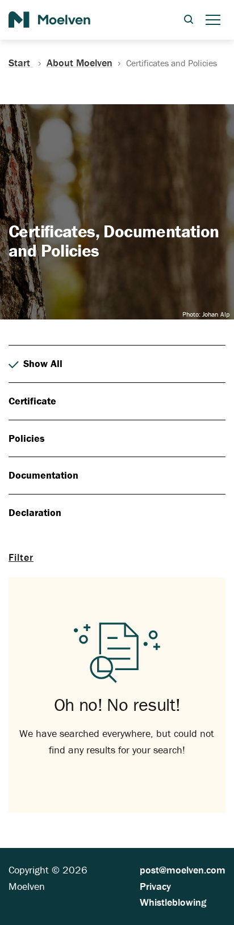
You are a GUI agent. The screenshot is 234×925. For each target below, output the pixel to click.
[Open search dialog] (188, 20)
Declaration (35, 512)
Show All (42, 363)
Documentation (43, 474)
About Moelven (79, 63)
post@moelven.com (182, 869)
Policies (27, 438)
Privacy (155, 886)
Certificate (32, 400)
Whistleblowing (173, 902)
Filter (21, 557)
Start (21, 63)
